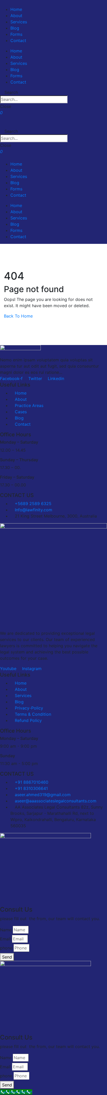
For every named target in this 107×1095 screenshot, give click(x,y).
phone (6, 948)
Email (5, 938)
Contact (18, 40)
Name (5, 929)
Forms (16, 34)
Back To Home (18, 316)
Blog (14, 28)
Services (18, 21)
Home (16, 9)
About (16, 15)
